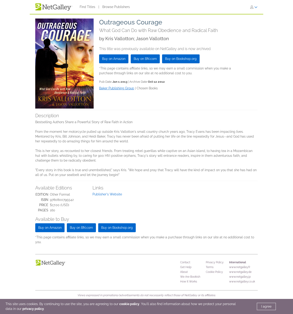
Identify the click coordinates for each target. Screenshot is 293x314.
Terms (210, 267)
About (184, 272)
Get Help (185, 267)
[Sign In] (253, 7)
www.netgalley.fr (239, 267)
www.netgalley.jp (240, 276)
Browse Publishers (116, 7)
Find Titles (87, 7)
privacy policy (33, 309)
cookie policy (129, 304)
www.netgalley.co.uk (242, 281)
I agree (266, 306)
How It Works (188, 281)
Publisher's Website (107, 194)
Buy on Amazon (113, 59)
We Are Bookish (190, 276)
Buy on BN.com (145, 59)
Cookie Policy (214, 272)
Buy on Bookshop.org (181, 59)
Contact (185, 262)
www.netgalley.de (240, 272)
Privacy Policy (215, 262)
